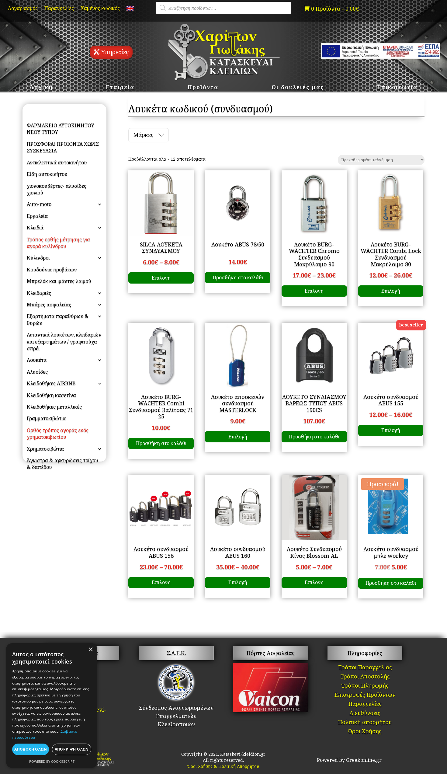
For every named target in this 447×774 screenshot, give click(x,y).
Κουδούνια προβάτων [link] (52, 269)
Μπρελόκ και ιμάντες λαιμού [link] (59, 281)
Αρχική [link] (41, 88)
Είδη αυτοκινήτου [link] (47, 174)
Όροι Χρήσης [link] (365, 732)
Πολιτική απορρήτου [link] (365, 723)
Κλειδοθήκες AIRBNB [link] (51, 383)
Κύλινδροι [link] (38, 257)
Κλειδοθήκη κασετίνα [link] (51, 395)
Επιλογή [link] (161, 277)
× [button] (90, 649)
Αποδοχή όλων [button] (30, 749)
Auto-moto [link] (39, 204)
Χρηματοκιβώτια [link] (45, 448)
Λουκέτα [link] (37, 360)
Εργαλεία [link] (37, 216)
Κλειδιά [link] (35, 227)
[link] (130, 10)
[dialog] (51, 705)
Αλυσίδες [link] (37, 371)
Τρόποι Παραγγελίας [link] (365, 668)
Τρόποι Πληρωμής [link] (365, 686)
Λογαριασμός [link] (23, 9)
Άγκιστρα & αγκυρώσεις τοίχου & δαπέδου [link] (62, 463)
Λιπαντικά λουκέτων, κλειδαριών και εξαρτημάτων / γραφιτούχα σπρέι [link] (64, 341)
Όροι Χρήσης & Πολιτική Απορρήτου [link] (223, 766)
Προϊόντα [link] (203, 88)
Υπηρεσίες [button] (115, 52)
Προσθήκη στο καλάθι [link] (238, 277)
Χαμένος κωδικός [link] (100, 9)
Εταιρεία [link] (120, 88)
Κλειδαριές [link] (39, 293)
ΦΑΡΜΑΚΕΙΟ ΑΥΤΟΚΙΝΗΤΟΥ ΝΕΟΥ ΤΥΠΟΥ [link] (60, 128)
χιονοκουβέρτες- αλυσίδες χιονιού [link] (56, 189)
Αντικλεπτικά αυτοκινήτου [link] (57, 162)
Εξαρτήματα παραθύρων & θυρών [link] (57, 319)
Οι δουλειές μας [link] (298, 88)
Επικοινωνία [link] (397, 88)
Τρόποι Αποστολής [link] (365, 677)
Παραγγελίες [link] (59, 9)
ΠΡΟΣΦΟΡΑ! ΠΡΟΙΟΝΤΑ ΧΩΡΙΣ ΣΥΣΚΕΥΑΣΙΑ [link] (63, 147)
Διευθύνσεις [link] (364, 713)
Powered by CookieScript (51, 761)
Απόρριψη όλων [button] (72, 749)
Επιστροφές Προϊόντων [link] (364, 695)
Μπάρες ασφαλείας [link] (49, 304)
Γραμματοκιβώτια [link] (46, 418)
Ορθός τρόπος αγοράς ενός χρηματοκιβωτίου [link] (57, 433)
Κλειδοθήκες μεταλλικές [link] (54, 406)
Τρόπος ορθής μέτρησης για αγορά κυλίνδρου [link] (58, 242)
